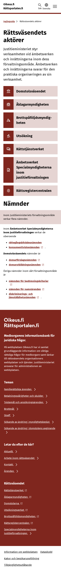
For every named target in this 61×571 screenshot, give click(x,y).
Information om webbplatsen (21, 551)
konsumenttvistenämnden (24, 247)
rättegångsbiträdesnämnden (25, 242)
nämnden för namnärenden (25, 289)
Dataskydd (46, 551)
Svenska (46, 8)
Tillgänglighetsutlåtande (18, 564)
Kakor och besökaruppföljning (21, 558)
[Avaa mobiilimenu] (55, 6)
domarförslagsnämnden (23, 259)
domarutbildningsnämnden (25, 264)
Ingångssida (9, 21)
